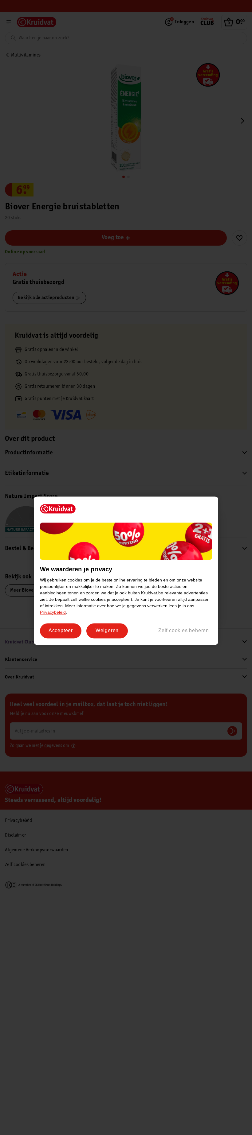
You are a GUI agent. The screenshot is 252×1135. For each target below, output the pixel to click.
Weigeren (107, 630)
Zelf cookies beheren (183, 630)
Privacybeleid (53, 612)
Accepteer (61, 630)
